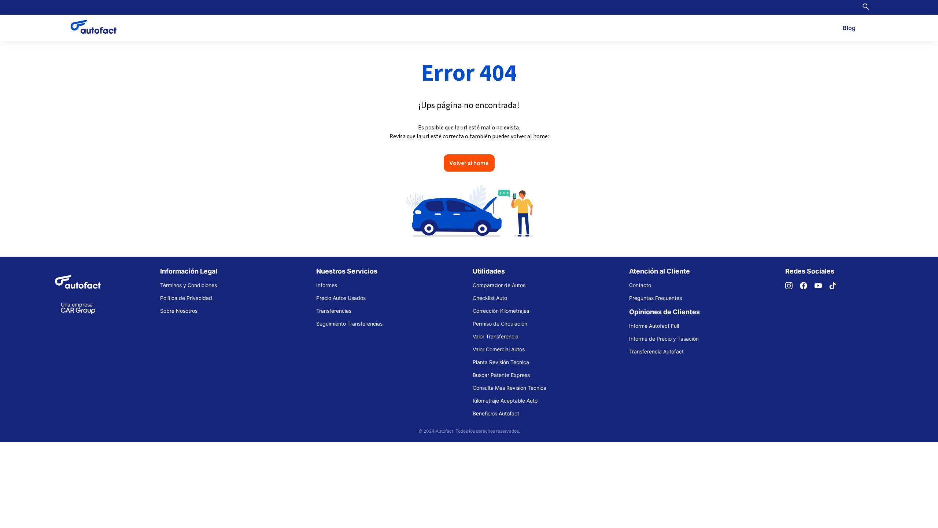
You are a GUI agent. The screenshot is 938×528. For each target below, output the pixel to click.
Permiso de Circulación (500, 323)
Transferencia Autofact (656, 351)
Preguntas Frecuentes (655, 298)
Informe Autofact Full (654, 326)
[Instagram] (792, 287)
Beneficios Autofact (496, 413)
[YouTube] (822, 287)
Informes (326, 285)
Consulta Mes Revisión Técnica (509, 388)
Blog (849, 28)
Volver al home (469, 163)
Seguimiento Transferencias (349, 323)
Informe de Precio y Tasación (664, 339)
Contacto (640, 285)
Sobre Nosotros (178, 311)
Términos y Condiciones (188, 285)
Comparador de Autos (499, 285)
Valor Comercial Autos (499, 349)
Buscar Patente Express (501, 375)
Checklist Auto (490, 298)
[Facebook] (807, 287)
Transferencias (333, 311)
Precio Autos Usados (341, 298)
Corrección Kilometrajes (501, 311)
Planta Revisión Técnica (501, 362)
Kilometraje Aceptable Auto (505, 400)
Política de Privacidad (186, 298)
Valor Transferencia (495, 336)
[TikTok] (836, 287)
